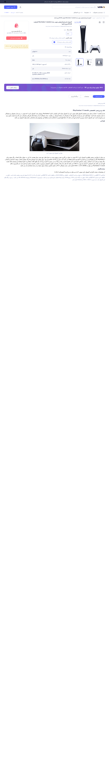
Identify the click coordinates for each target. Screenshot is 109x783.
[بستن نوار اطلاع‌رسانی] (5, 2)
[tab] (99, 96)
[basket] (20, 7)
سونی (94, 17)
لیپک (104, 17)
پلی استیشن (99, 17)
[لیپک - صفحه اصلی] (101, 7)
